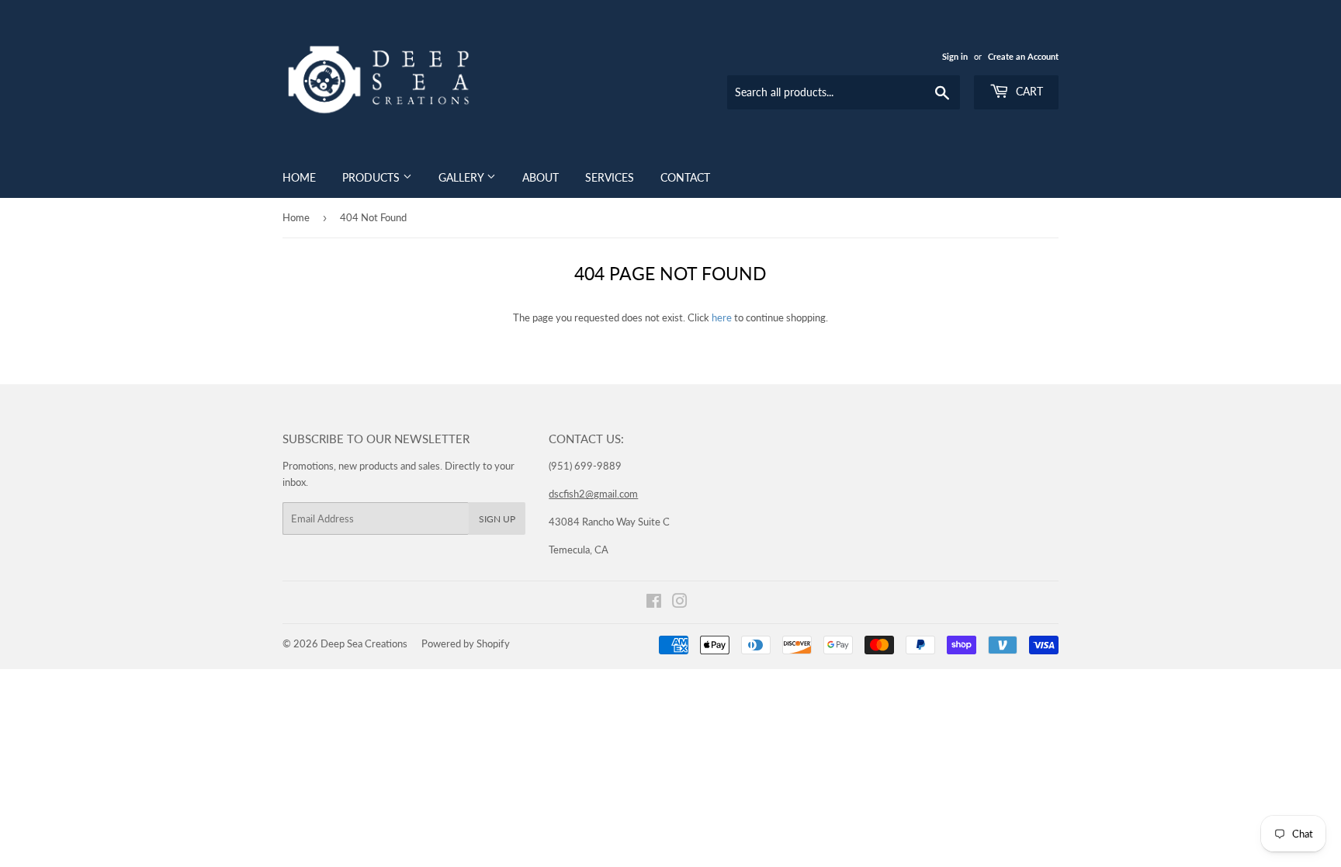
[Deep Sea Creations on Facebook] (654, 603)
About (540, 177)
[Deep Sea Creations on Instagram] (680, 603)
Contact (685, 177)
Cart (1028, 91)
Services (609, 177)
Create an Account (1023, 56)
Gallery (462, 177)
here (722, 317)
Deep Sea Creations (364, 643)
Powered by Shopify (465, 643)
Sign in (955, 56)
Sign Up (497, 519)
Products (372, 177)
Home (299, 177)
